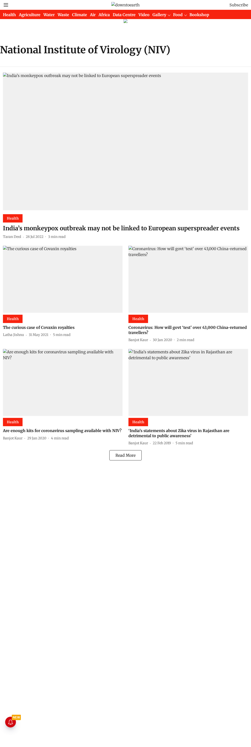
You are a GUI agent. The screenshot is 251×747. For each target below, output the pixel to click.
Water (49, 14)
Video (144, 14)
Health (9, 14)
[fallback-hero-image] (125, 141)
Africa (104, 14)
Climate (79, 14)
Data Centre (124, 14)
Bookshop (199, 14)
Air (93, 14)
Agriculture (29, 14)
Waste (63, 14)
